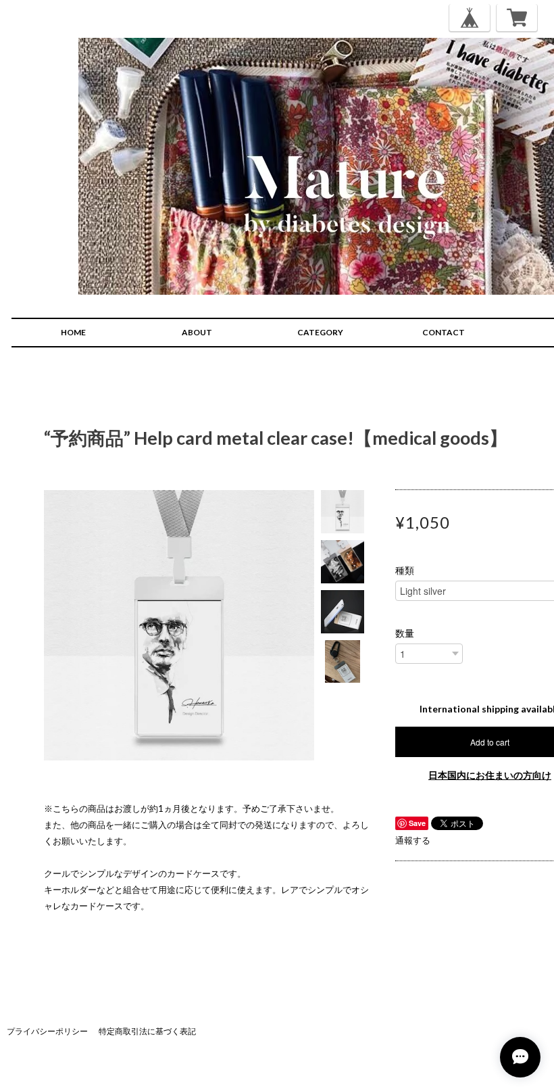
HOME (73, 332)
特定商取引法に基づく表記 (147, 1031)
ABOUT (197, 332)
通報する (412, 840)
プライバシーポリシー (47, 1031)
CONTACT (443, 332)
